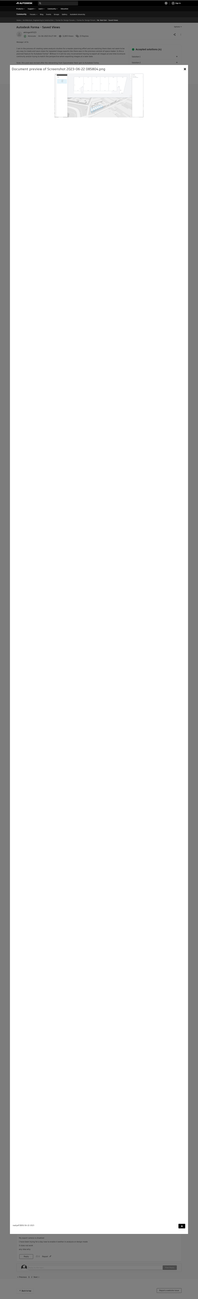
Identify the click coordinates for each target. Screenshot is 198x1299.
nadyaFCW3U (18, 1225)
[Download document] (182, 1226)
